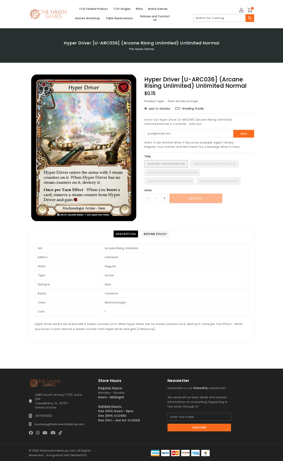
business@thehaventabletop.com (58, 424)
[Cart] (250, 10)
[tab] (126, 233)
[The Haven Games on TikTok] (61, 432)
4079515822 (43, 416)
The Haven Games (141, 49)
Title (147, 156)
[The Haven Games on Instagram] (39, 432)
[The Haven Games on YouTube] (46, 432)
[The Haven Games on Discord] (54, 432)
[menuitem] (93, 9)
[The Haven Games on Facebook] (32, 432)
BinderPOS (79, 455)
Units (148, 190)
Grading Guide (193, 108)
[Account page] (241, 10)
